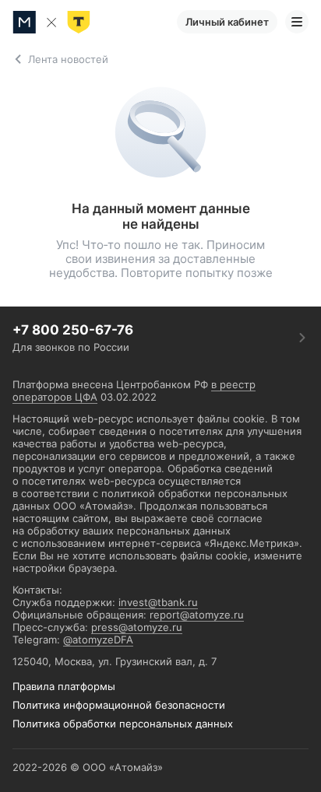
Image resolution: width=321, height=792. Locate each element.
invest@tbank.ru (158, 602)
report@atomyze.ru (197, 614)
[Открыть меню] (297, 21)
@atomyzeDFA (98, 639)
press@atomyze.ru (136, 627)
